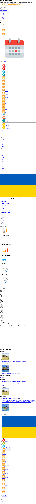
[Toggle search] (0, 8)
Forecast (4, 201)
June (3, 18)
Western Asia (4, 15)
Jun (2, 218)
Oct (2, 221)
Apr (2, 216)
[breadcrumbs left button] (0, 20)
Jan (2, 214)
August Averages (6, 205)
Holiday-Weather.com (3, 10)
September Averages (7, 208)
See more (1, 377)
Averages (3, 17)
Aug (3, 220)
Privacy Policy (4, 496)
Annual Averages (6, 210)
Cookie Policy (4, 495)
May (3, 217)
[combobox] (4, 7)
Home (3, 13)
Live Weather (5, 203)
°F (0, 324)
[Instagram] (19, 501)
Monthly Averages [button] (8, 75)
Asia (3, 14)
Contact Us (4, 497)
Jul (2, 219)
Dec (2, 223)
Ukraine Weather (6, 212)
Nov (3, 222)
